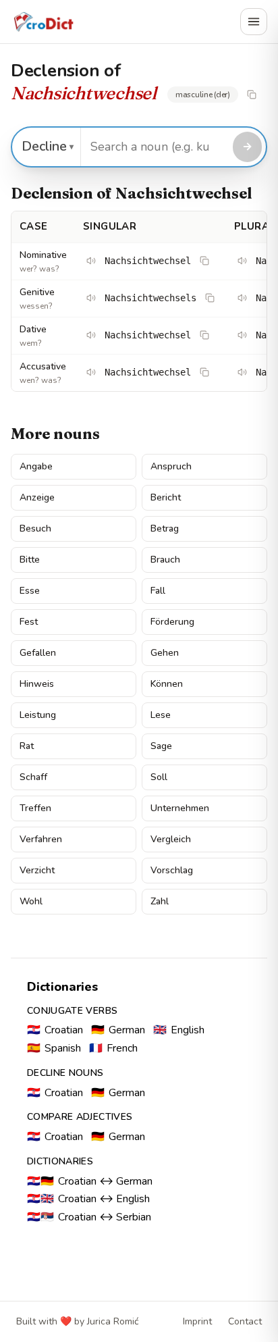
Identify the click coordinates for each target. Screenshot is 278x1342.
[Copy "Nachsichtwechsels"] (210, 298)
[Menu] (253, 21)
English (178, 1030)
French (113, 1048)
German (118, 1030)
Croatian (55, 1030)
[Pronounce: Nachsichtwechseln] (242, 335)
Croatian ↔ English (88, 1198)
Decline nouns (65, 1072)
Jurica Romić (112, 1321)
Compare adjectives (79, 1116)
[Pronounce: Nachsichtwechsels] (91, 298)
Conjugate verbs (72, 1010)
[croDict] (43, 21)
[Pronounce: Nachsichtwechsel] (91, 261)
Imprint (197, 1321)
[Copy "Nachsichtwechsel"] (252, 94)
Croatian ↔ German (89, 1181)
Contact (245, 1321)
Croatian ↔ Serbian (89, 1217)
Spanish (54, 1048)
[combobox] (155, 147)
